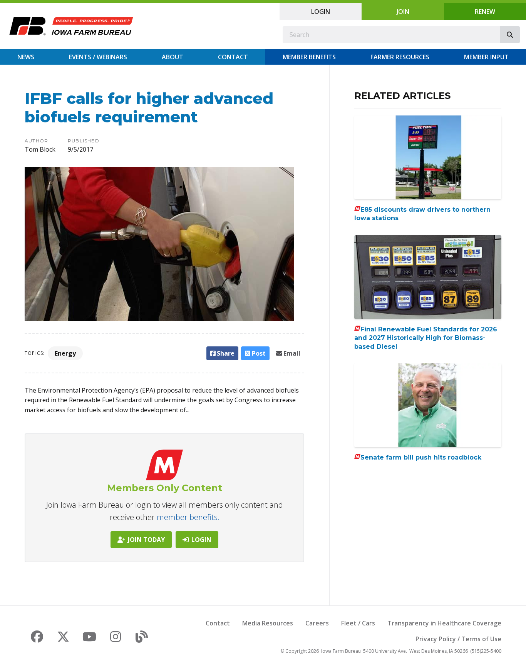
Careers (317, 623)
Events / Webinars (98, 57)
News (25, 57)
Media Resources (267, 623)
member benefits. (188, 517)
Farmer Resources (399, 57)
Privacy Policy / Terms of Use (458, 639)
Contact (233, 57)
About (172, 57)
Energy (65, 353)
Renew (485, 11)
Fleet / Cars (358, 623)
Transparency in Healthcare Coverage (444, 623)
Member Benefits (309, 57)
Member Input (486, 57)
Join (403, 11)
